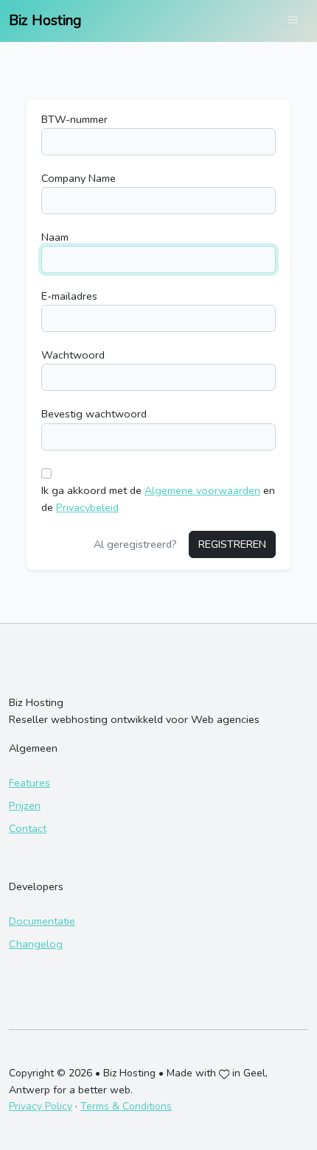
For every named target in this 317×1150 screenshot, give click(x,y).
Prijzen (25, 805)
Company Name (78, 178)
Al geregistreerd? (135, 544)
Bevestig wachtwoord (94, 413)
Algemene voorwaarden (202, 490)
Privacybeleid (87, 507)
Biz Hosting (45, 20)
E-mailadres (69, 296)
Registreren (232, 544)
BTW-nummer (74, 119)
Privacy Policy (40, 1106)
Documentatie (42, 921)
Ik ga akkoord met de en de (158, 499)
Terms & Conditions (126, 1106)
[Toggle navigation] (292, 20)
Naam (55, 237)
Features (29, 782)
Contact (27, 828)
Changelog (36, 943)
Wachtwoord (73, 355)
